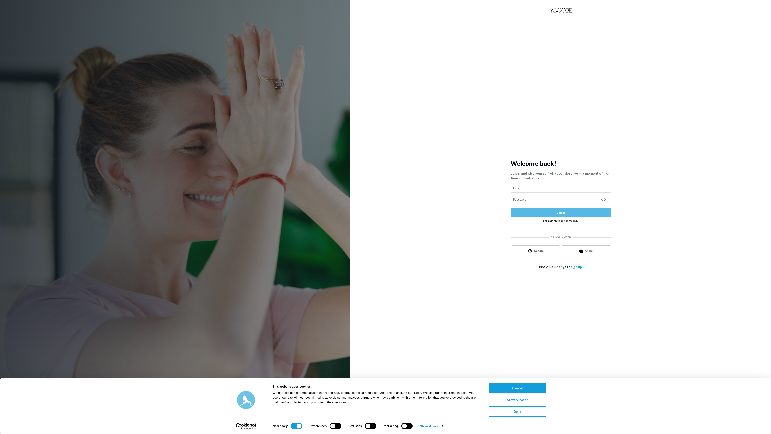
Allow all (517, 388)
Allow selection (517, 400)
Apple (589, 250)
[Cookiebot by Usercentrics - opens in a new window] (246, 426)
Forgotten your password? (560, 220)
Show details (429, 426)
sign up (576, 267)
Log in (561, 212)
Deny (517, 411)
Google (539, 250)
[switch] (335, 426)
